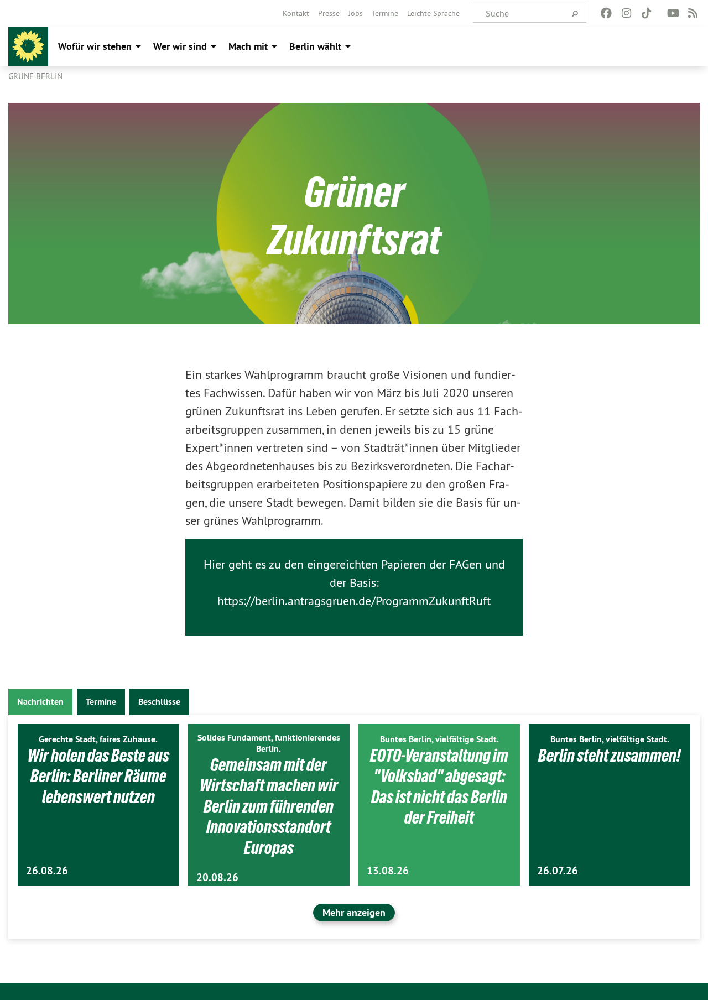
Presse (329, 13)
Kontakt (296, 13)
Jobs (355, 13)
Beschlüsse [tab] (159, 701)
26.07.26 (557, 871)
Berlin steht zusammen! (609, 755)
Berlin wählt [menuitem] (315, 46)
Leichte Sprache (433, 13)
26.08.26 (47, 871)
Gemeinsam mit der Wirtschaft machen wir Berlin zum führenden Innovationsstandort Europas (269, 806)
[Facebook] (606, 13)
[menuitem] (296, 13)
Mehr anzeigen (354, 912)
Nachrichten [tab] (40, 701)
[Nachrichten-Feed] (693, 13)
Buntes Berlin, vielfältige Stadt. (439, 739)
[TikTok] (646, 13)
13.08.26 (388, 871)
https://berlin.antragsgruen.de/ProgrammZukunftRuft (354, 600)
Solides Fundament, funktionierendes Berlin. (268, 743)
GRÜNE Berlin (35, 76)
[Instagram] (626, 13)
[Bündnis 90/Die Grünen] (28, 46)
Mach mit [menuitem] (248, 46)
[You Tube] (673, 13)
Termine (385, 13)
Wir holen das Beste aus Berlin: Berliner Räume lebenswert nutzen (98, 776)
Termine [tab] (101, 701)
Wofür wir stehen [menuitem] (95, 46)
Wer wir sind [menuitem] (180, 46)
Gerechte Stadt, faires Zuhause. (98, 739)
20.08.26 (217, 877)
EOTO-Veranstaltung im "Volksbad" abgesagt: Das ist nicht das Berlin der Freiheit (439, 787)
